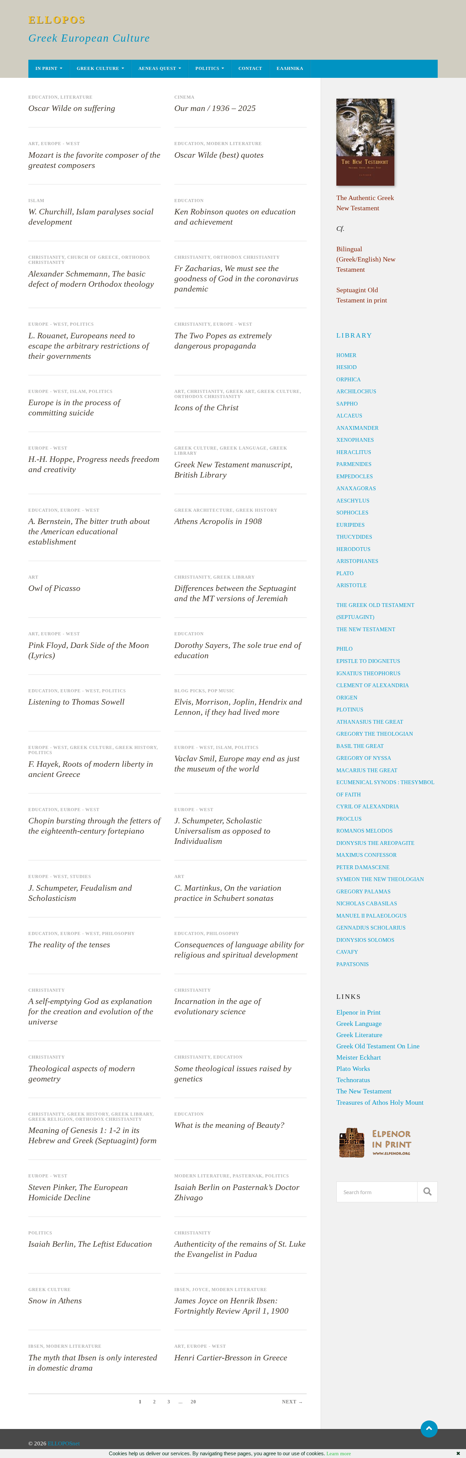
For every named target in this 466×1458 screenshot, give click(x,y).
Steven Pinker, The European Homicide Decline (78, 1192)
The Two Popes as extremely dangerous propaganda (223, 340)
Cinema (184, 97)
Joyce (200, 1289)
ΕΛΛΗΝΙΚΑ (290, 68)
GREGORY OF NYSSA (363, 758)
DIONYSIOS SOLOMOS (365, 940)
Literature (76, 97)
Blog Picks (189, 691)
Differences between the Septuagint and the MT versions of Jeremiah (235, 593)
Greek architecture (203, 510)
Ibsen (181, 1289)
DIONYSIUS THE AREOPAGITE (375, 843)
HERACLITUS (353, 452)
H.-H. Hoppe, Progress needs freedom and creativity (93, 464)
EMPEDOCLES (354, 476)
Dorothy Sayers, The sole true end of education (237, 650)
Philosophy (118, 933)
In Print (46, 68)
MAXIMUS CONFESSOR (366, 855)
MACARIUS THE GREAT (366, 770)
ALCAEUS (349, 416)
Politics (207, 68)
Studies (80, 876)
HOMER (346, 355)
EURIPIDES (350, 525)
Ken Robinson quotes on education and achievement (235, 216)
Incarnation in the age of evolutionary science (217, 1006)
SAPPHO (347, 404)
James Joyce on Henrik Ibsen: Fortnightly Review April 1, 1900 (231, 1305)
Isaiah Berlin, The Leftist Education (90, 1243)
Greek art (240, 391)
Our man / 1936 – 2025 (215, 108)
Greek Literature (359, 1034)
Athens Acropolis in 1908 (218, 521)
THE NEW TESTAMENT (365, 629)
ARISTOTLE (351, 585)
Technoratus (353, 1080)
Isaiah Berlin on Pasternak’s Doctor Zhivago (237, 1192)
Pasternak (247, 1176)
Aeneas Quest (157, 68)
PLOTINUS (349, 709)
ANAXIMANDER (357, 428)
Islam (36, 200)
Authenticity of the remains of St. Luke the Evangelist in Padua (240, 1249)
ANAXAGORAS (356, 488)
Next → (292, 1401)
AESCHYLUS (352, 501)
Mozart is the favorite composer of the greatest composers (94, 160)
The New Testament (364, 1091)
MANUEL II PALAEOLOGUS (371, 916)
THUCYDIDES (354, 537)
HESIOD (346, 367)
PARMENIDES (354, 464)
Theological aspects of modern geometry (81, 1073)
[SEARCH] (427, 1191)
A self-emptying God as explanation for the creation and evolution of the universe (90, 1011)
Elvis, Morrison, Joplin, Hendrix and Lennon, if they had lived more (238, 707)
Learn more (338, 1453)
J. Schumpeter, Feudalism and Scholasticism (80, 893)
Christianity (46, 257)
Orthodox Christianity (246, 257)
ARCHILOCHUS (356, 391)
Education (43, 97)
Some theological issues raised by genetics (232, 1073)
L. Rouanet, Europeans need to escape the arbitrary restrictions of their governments (88, 345)
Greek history (256, 510)
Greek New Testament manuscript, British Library (233, 469)
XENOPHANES (355, 440)
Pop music (221, 691)
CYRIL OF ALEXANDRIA (367, 806)
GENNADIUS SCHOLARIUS (371, 928)
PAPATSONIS (352, 964)
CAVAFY (347, 952)
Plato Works (353, 1068)
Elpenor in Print (358, 1012)
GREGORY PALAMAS (363, 891)
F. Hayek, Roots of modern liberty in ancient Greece (90, 769)
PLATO (345, 573)
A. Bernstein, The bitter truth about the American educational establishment (89, 531)
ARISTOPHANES (357, 561)
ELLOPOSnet (64, 1443)
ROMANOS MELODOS (364, 831)
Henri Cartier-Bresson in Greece (230, 1357)
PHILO (344, 649)
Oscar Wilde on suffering (71, 108)
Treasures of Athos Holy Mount (380, 1102)
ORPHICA (348, 379)
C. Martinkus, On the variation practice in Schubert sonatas (227, 893)
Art (33, 143)
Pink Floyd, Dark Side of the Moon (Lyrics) (88, 650)
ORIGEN (347, 697)
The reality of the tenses (69, 944)
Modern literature (234, 143)
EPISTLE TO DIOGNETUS (368, 661)
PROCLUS (349, 819)
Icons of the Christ (206, 407)
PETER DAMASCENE (363, 867)
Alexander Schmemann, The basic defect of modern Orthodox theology (91, 278)
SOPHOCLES (352, 512)
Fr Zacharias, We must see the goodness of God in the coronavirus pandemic (236, 278)
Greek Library (234, 577)
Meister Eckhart (358, 1057)
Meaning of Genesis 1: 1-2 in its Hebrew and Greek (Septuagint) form (92, 1135)
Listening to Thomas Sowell (76, 701)
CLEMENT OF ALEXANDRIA (372, 685)
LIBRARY (354, 335)
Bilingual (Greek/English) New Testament (365, 259)
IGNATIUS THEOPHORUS (368, 673)
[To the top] (429, 1429)
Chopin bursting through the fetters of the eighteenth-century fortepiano (94, 825)
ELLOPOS (57, 19)
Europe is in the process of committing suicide (74, 407)
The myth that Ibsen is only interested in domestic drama (92, 1362)
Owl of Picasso (54, 588)
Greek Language (243, 448)
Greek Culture (98, 68)
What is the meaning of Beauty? (229, 1125)
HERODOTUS (353, 549)
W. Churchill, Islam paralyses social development (91, 216)
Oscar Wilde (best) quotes (219, 154)
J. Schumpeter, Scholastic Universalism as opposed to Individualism (222, 831)
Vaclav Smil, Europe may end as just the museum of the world (237, 763)
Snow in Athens (55, 1300)
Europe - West (60, 143)
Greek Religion (50, 1119)
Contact (250, 68)
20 (193, 1401)
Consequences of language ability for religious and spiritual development (239, 949)
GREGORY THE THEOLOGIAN (374, 734)
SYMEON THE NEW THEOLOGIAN (380, 879)
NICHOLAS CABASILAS (366, 903)
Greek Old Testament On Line (378, 1046)
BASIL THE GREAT (360, 746)
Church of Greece (93, 257)
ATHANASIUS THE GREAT (369, 722)
